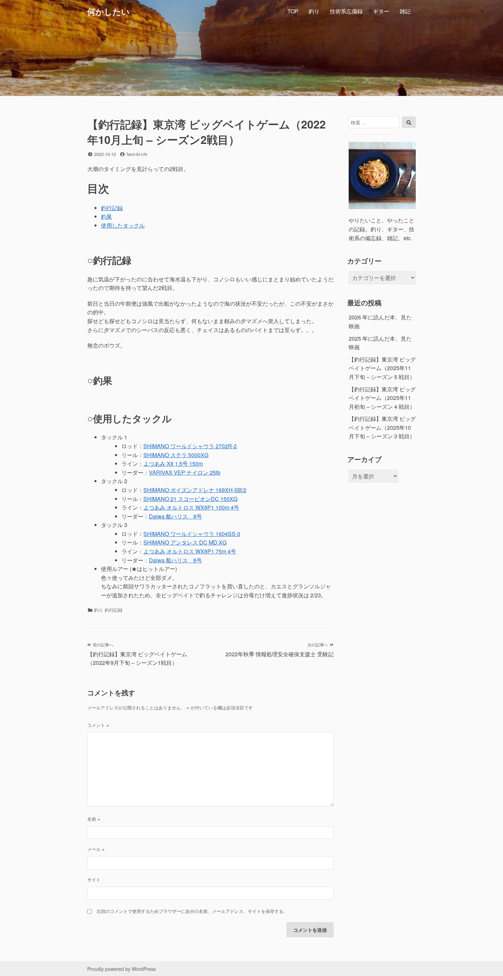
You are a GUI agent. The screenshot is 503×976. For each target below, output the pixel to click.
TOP (292, 11)
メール (96, 849)
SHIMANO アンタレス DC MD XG (185, 542)
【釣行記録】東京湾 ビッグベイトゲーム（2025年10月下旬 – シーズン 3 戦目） (382, 427)
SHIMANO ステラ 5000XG (175, 455)
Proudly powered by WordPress (121, 968)
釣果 (106, 216)
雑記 (405, 11)
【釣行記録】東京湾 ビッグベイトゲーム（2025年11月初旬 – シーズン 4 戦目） (382, 398)
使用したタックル (123, 225)
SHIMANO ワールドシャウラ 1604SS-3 (191, 534)
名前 (93, 819)
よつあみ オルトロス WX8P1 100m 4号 (191, 507)
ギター (381, 11)
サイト (94, 879)
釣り (314, 11)
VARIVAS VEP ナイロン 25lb (184, 472)
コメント (98, 725)
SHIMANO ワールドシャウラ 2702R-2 (190, 446)
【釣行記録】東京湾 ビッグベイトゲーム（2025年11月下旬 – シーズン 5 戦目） (382, 368)
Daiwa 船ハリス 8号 (175, 516)
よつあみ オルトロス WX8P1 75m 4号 (189, 551)
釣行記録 (112, 208)
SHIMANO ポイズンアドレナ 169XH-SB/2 (194, 490)
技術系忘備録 (346, 11)
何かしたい (108, 11)
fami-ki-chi (137, 154)
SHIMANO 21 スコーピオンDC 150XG (190, 499)
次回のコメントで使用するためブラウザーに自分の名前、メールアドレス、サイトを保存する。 (192, 911)
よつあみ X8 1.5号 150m (173, 463)
